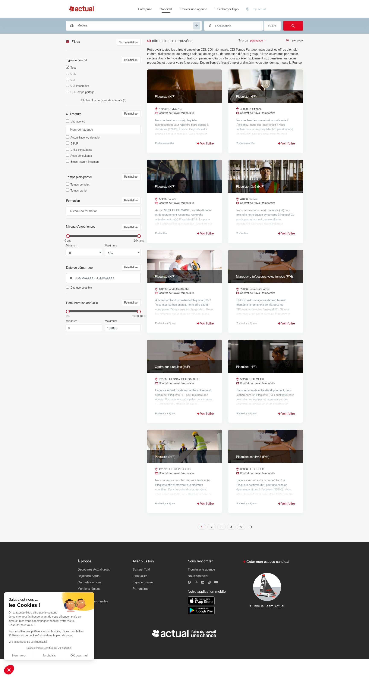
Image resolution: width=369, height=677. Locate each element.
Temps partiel (78, 190)
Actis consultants (81, 156)
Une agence (77, 121)
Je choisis (49, 655)
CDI (72, 80)
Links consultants (81, 150)
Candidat (166, 9)
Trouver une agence (193, 9)
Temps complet (79, 184)
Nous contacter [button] (198, 575)
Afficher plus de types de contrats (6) (103, 100)
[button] (9, 670)
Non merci (19, 655)
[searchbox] (135, 25)
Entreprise (145, 9)
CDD (73, 74)
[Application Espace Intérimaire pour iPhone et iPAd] (201, 601)
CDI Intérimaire (79, 86)
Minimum (71, 245)
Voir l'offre (206, 143)
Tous (73, 67)
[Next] (250, 526)
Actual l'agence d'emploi (85, 137)
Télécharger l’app (227, 9)
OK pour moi (79, 655)
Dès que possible (81, 287)
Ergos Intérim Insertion (84, 162)
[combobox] (131, 25)
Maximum (111, 245)
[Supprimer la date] (71, 278)
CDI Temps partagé (82, 92)
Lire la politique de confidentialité (28, 641)
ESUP (74, 143)
